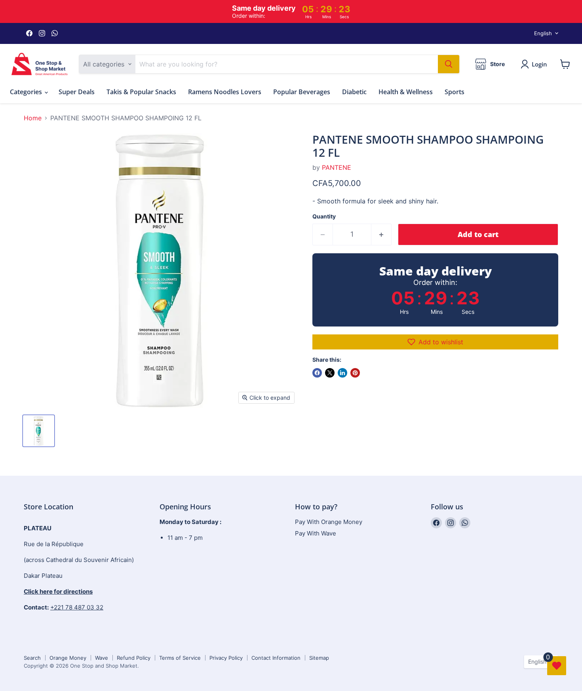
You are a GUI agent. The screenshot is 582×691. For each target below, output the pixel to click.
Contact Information (276, 658)
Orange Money (67, 658)
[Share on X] (330, 373)
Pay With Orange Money (328, 522)
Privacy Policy (226, 658)
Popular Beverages (301, 91)
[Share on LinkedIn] (342, 373)
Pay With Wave (315, 533)
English (543, 33)
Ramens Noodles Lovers (224, 91)
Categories (27, 91)
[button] (435, 341)
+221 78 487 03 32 (76, 607)
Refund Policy (133, 658)
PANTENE (336, 167)
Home (33, 117)
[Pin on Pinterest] (355, 373)
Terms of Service (180, 658)
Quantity (324, 216)
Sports (454, 91)
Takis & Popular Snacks (141, 91)
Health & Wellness (405, 91)
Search (32, 658)
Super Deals (77, 91)
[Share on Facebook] (317, 373)
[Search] (448, 64)
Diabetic (354, 91)
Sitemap (319, 658)
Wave (101, 658)
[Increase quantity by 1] (381, 234)
